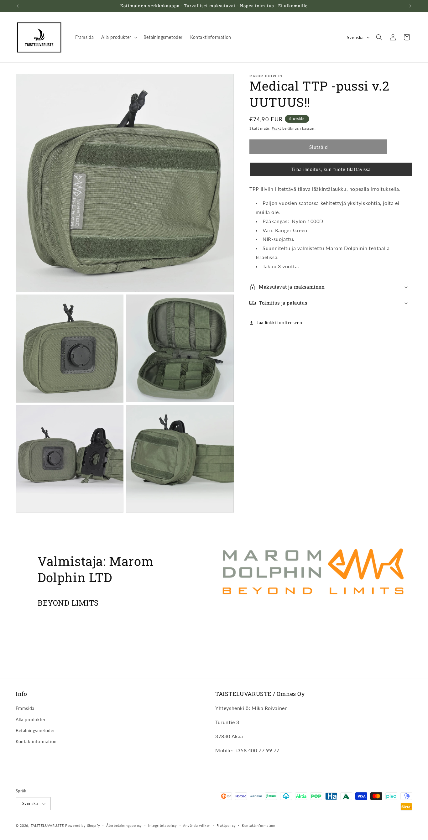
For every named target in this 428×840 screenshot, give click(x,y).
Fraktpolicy (226, 825)
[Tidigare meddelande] (18, 6)
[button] (118, 37)
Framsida (25, 708)
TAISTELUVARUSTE (47, 825)
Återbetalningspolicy (124, 825)
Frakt (276, 128)
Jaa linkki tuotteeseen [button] (279, 322)
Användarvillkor (196, 825)
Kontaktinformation (36, 741)
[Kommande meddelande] (410, 6)
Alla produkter (30, 719)
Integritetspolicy (162, 825)
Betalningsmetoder (35, 730)
